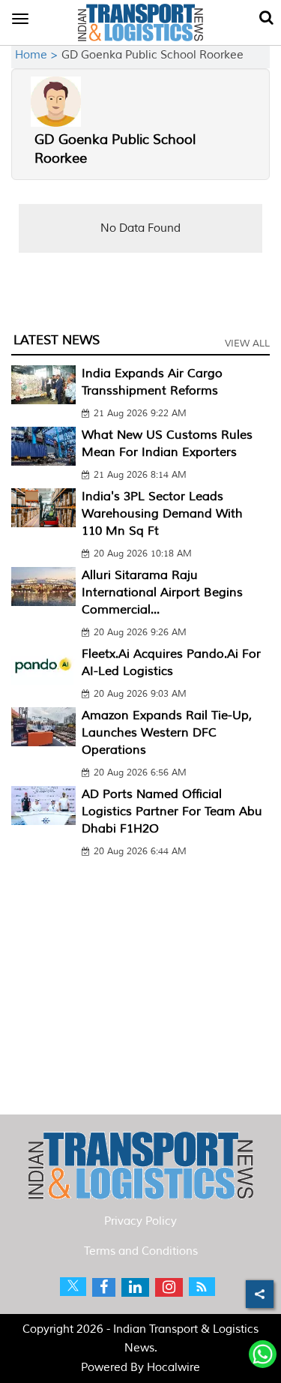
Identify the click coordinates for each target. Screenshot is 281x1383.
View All (247, 344)
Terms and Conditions (141, 1251)
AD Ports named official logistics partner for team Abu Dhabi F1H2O (172, 811)
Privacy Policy (140, 1221)
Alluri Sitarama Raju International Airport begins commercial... (162, 592)
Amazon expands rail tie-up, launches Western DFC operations (167, 733)
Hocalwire (173, 1367)
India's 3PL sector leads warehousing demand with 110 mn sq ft (162, 513)
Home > (38, 55)
